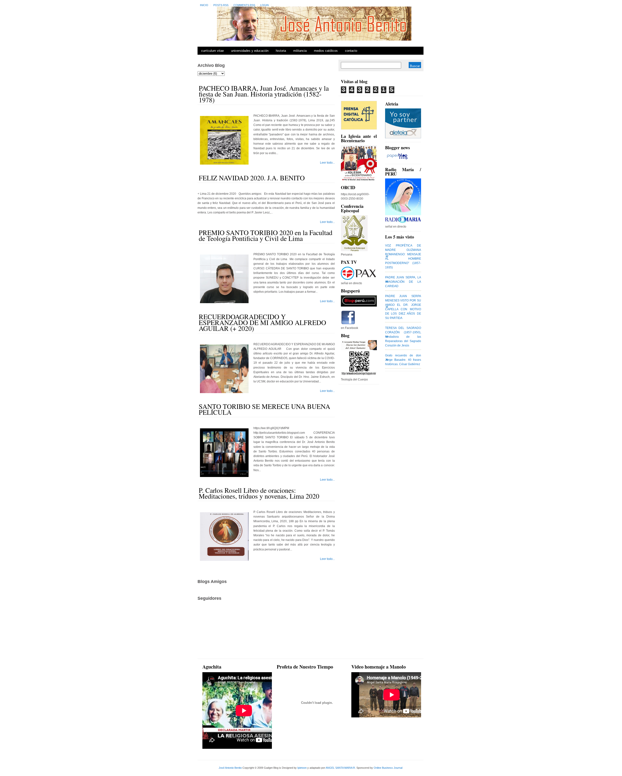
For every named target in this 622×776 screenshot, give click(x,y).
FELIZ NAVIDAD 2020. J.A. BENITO (252, 177)
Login (264, 5)
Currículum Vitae (212, 51)
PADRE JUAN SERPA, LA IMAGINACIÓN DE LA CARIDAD (403, 282)
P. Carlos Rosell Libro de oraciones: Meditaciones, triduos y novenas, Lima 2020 (259, 493)
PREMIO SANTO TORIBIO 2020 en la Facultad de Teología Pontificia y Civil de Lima (265, 235)
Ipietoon (302, 767)
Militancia (300, 51)
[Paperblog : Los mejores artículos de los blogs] (397, 159)
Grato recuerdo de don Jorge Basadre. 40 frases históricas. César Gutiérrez (403, 360)
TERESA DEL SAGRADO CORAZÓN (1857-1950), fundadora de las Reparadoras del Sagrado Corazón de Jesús (403, 336)
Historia (281, 51)
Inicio (204, 5)
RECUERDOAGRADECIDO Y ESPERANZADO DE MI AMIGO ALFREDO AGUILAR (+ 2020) (262, 322)
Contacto (351, 51)
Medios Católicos (326, 51)
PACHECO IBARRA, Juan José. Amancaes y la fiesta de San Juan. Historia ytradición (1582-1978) (264, 93)
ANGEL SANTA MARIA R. (341, 767)
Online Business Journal (388, 767)
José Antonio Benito (230, 767)
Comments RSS (244, 5)
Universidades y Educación (249, 51)
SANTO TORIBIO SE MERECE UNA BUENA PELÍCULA (264, 409)
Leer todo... (327, 162)
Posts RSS (220, 5)
